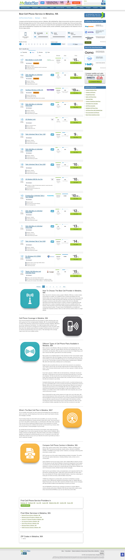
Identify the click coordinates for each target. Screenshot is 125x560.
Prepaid (63, 44)
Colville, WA (63, 503)
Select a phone (25, 37)
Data (48, 52)
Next (64, 286)
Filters (76, 44)
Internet (52, 7)
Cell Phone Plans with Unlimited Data (94, 110)
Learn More (88, 42)
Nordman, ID (24, 503)
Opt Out (102, 553)
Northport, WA (31, 503)
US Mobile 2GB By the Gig (34, 179)
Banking (81, 7)
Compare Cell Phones (90, 92)
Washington (37, 18)
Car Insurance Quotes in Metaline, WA (30, 521)
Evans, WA (70, 503)
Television (68, 7)
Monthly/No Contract (56, 44)
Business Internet (60, 7)
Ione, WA (38, 503)
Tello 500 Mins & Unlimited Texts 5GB (33, 226)
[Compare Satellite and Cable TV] (95, 78)
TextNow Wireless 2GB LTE (34, 90)
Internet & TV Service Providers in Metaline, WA (32, 519)
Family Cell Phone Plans (91, 97)
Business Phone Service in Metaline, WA (31, 515)
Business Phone (44, 7)
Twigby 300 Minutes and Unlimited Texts (33, 272)
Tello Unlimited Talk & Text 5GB (35, 241)
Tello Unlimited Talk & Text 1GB (35, 134)
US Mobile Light (30, 119)
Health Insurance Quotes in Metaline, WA (31, 527)
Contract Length (54, 42)
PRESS (85, 1)
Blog (101, 7)
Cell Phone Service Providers (25, 18)
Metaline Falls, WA (54, 503)
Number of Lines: (23, 41)
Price (32, 52)
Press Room (68, 551)
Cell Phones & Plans (25, 7)
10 (46, 44)
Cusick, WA (45, 503)
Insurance (95, 7)
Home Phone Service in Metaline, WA (30, 523)
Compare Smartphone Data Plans (93, 101)
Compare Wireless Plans (91, 90)
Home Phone (35, 7)
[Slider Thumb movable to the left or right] (37, 37)
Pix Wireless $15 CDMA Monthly (33, 256)
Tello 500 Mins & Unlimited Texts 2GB (33, 149)
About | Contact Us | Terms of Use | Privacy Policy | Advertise (85, 551)
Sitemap (102, 551)
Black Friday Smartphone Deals (93, 114)
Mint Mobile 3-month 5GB (33, 59)
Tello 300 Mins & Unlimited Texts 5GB (33, 211)
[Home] (31, 551)
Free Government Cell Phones (92, 112)
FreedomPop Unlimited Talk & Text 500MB (34, 196)
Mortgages (88, 7)
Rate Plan (28, 3)
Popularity (24, 52)
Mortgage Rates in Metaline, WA (29, 525)
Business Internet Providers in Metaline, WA (32, 517)
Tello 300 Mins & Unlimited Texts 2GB (33, 75)
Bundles (75, 7)
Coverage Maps (89, 99)
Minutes (41, 52)
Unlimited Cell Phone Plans (92, 108)
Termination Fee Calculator (92, 103)
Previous (39, 286)
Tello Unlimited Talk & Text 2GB (35, 164)
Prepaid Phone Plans (90, 94)
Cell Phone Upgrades (90, 105)
